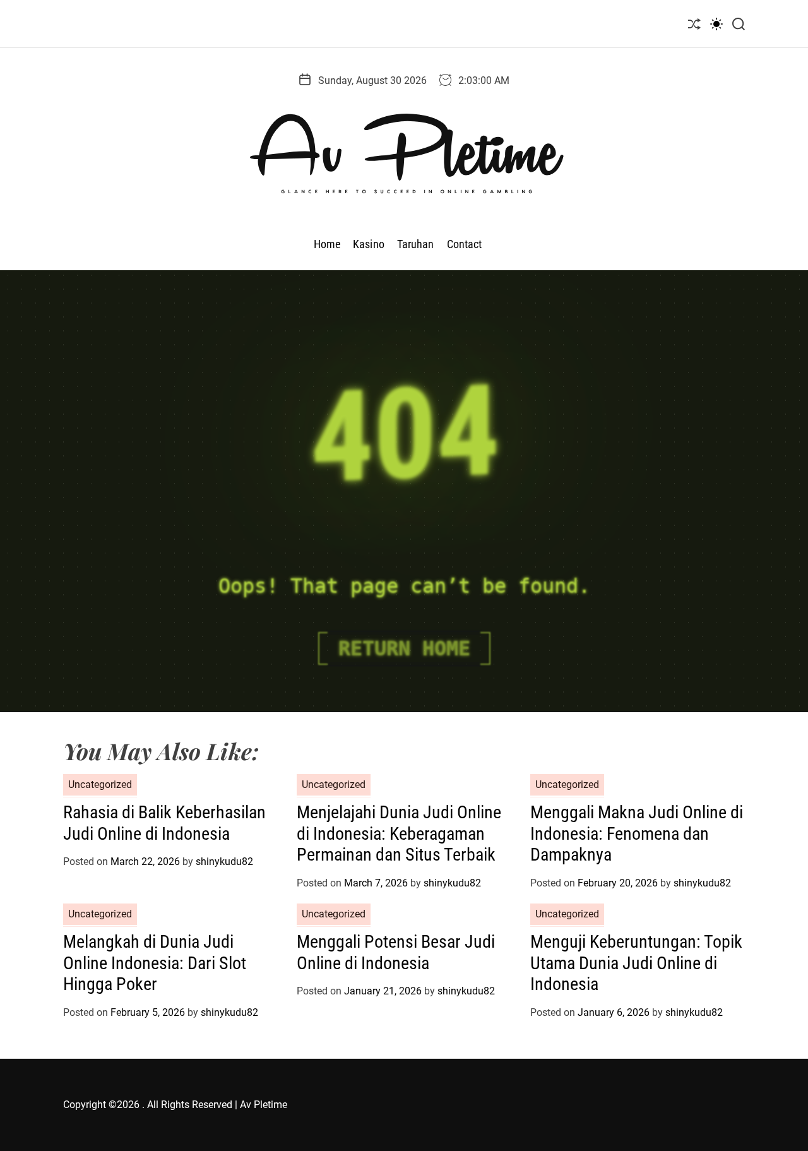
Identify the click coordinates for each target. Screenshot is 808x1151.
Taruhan (415, 244)
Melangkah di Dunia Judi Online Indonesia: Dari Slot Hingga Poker (154, 962)
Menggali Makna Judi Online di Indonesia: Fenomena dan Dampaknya (636, 833)
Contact (464, 244)
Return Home (404, 648)
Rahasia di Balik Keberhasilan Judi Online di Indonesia (164, 823)
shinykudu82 (224, 862)
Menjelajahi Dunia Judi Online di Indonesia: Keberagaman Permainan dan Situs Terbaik (399, 833)
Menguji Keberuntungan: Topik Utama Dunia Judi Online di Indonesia (636, 962)
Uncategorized (100, 784)
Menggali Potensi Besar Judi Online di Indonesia (396, 952)
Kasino (368, 244)
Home (327, 244)
